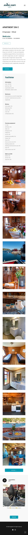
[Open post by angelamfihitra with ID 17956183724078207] (14, 495)
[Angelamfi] (10, 5)
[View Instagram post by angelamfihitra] (23, 504)
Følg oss (14, 517)
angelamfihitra (13, 486)
